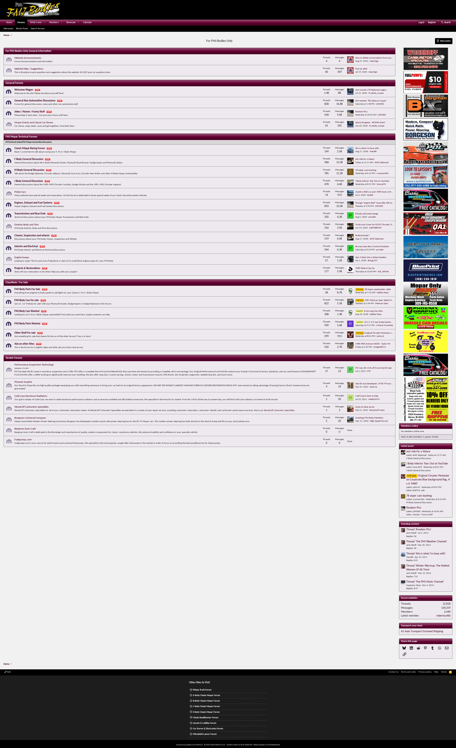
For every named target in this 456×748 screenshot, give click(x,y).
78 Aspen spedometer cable (373, 289)
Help (436, 672)
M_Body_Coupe (376, 93)
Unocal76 (381, 184)
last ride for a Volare (364, 159)
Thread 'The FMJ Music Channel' (425, 581)
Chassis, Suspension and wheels (32, 235)
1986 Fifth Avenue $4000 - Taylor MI (372, 344)
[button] (44, 23)
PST (369, 371)
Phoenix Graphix (23, 382)
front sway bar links (369, 311)
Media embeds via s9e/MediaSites (266, 745)
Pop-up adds (361, 69)
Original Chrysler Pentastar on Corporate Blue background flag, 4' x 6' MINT (428, 479)
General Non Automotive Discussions (34, 100)
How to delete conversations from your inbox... (377, 58)
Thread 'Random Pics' (418, 529)
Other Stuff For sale (25, 333)
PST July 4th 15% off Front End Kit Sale (373, 368)
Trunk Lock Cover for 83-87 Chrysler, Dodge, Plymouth (381, 224)
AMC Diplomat (381, 162)
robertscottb (443, 615)
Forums (21, 22)
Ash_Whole (383, 271)
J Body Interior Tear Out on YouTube (372, 181)
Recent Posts (22, 28)
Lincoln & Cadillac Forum (204, 723)
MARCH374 (374, 399)
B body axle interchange (366, 214)
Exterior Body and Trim (26, 224)
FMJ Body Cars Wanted (26, 311)
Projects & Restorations (27, 268)
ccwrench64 (382, 173)
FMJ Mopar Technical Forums (21, 137)
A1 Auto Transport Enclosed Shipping (422, 631)
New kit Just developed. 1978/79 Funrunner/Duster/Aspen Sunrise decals (390, 384)
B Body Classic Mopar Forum (206, 701)
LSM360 (380, 104)
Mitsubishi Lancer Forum (205, 734)
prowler (372, 217)
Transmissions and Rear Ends (30, 213)
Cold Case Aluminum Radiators (30, 396)
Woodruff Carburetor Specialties (31, 407)
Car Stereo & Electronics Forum (208, 729)
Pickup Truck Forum (202, 690)
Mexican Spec (381, 303)
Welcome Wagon (23, 90)
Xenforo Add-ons (239, 745)
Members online (409, 426)
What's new (36, 22)
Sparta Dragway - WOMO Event (370, 122)
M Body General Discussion (29, 170)
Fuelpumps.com (23, 439)
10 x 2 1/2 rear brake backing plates (377, 322)
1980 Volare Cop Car (365, 268)
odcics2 (380, 336)
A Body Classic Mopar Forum (206, 695)
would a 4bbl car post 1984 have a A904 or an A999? (380, 192)
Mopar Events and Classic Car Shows (33, 122)
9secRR (373, 151)
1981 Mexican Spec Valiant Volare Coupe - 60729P (384, 300)
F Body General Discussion (28, 159)
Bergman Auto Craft (25, 429)
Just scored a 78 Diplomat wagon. (371, 90)
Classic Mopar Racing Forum (29, 148)
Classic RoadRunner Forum (205, 718)
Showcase (71, 22)
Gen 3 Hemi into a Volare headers (371, 257)
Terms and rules (408, 672)
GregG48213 (380, 347)
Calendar (87, 22)
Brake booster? (362, 235)
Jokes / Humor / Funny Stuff (29, 111)
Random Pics (361, 111)
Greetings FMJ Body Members (369, 418)
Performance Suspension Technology (34, 365)
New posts (8, 28)
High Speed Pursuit (379, 421)
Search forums (38, 28)
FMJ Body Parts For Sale (27, 289)
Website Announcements (27, 58)
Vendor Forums (14, 358)
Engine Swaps (21, 257)
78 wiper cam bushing (365, 170)
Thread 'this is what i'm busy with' (426, 553)
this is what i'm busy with (367, 148)
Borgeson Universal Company (30, 418)
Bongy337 (372, 260)
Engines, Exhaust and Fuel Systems (33, 203)
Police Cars (20, 192)
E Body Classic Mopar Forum (206, 712)
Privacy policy (425, 672)
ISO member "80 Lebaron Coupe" (371, 101)
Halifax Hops (383, 292)
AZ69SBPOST (375, 228)
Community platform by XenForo (201, 745)
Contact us (393, 672)
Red (9, 672)
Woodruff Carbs (377, 410)
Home (9, 22)
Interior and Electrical (26, 246)
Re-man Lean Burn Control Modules (372, 246)
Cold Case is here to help (366, 396)
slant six (373, 387)
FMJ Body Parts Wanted (27, 323)
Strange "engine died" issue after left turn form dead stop (382, 203)
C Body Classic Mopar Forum (206, 706)
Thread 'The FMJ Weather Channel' (426, 541)
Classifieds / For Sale (17, 282)
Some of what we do (364, 407)
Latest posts (407, 446)
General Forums (14, 83)
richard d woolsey (384, 325)
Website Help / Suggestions (28, 69)
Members (54, 22)
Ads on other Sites (24, 344)
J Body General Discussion (28, 181)
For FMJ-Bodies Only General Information (28, 51)
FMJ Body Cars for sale (26, 300)
